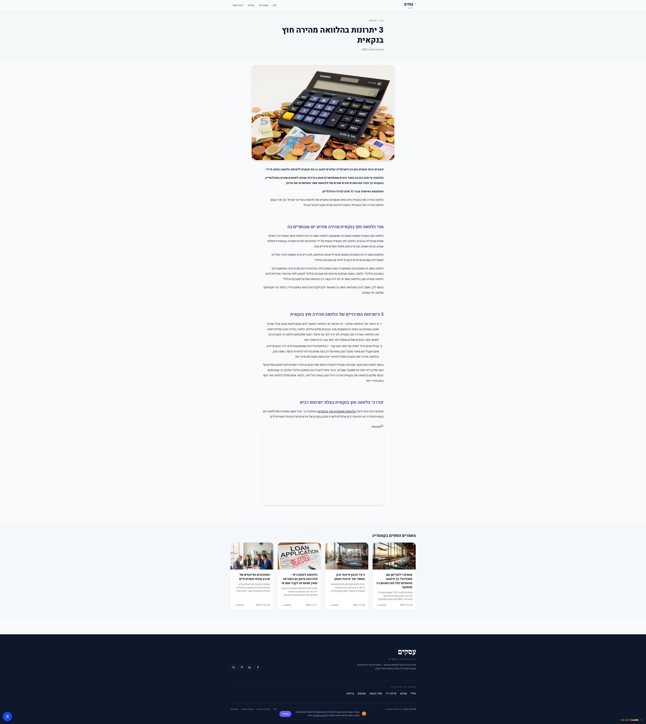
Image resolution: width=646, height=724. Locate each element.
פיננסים (372, 20)
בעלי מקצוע (376, 693)
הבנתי (285, 714)
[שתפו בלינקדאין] (249, 667)
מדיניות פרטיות (263, 709)
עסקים (403, 693)
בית (275, 5)
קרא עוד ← (381, 605)
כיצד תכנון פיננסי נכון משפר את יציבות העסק (349, 577)
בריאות (350, 693)
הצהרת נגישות (247, 709)
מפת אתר (234, 709)
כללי (413, 693)
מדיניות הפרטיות (320, 715)
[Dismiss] (642, 720)
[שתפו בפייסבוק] (257, 667)
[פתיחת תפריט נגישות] (7, 716)
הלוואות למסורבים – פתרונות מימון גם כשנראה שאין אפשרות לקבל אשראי (299, 579)
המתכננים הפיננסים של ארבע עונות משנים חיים (254, 577)
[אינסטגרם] (233, 667)
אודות (251, 5)
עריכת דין (391, 693)
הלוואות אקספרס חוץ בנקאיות (336, 411)
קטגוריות (263, 5)
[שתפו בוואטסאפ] (241, 667)
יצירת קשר (237, 5)
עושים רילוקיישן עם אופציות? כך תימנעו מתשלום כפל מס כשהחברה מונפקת (394, 581)
